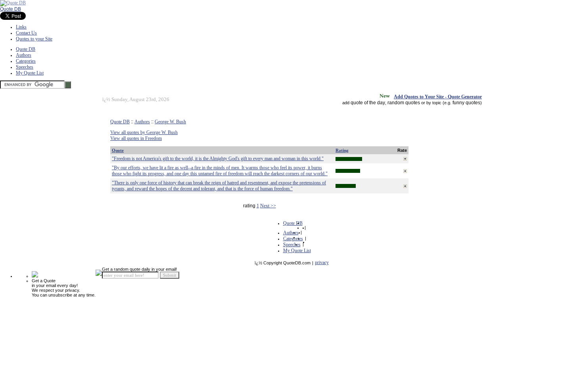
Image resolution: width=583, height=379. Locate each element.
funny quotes (466, 102)
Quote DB (10, 9)
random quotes (403, 102)
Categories (26, 61)
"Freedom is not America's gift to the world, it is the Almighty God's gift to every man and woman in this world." (218, 158)
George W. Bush (170, 121)
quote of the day (368, 102)
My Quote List (30, 73)
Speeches (24, 67)
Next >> (268, 206)
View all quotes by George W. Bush (144, 132)
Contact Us (26, 33)
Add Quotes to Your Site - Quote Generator (438, 97)
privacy (322, 262)
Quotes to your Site (34, 39)
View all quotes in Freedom (136, 138)
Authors (23, 55)
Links (21, 27)
